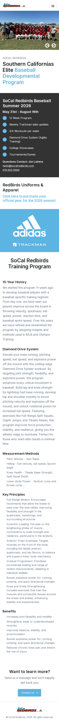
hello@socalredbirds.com (18, 165)
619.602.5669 (11, 170)
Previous (47, 45)
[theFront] (29, 710)
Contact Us (27, 692)
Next (53, 45)
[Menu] (52, 6)
